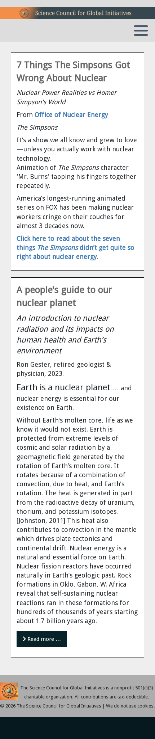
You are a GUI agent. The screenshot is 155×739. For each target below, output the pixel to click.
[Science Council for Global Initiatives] (77, 13)
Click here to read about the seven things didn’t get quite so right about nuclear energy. (75, 247)
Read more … (43, 639)
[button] (141, 31)
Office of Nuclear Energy (71, 114)
